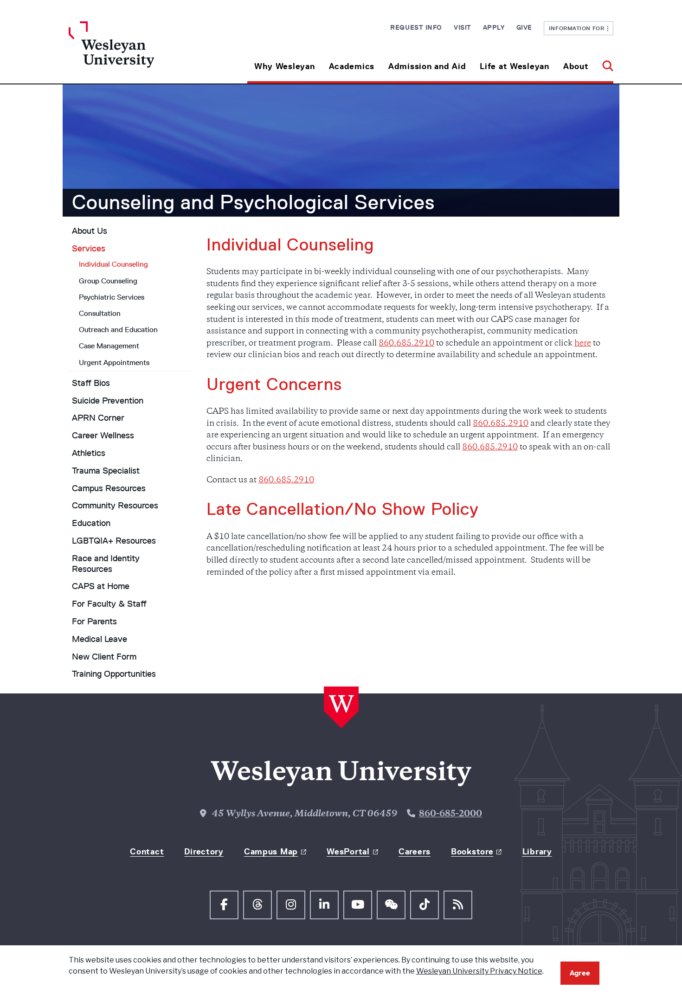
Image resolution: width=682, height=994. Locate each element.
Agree (580, 972)
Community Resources (115, 505)
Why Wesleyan (284, 66)
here (582, 343)
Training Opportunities (114, 674)
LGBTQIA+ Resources (114, 541)
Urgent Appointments (114, 362)
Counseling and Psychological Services (253, 202)
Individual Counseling (113, 264)
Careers (415, 852)
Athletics (88, 453)
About (576, 66)
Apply (494, 27)
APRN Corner (98, 418)
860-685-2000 (450, 814)
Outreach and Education (118, 329)
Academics (351, 66)
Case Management (109, 345)
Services (88, 249)
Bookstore (472, 852)
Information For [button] (578, 28)
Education (91, 523)
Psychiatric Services (111, 297)
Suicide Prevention (107, 401)
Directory (203, 852)
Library (537, 852)
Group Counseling (108, 280)
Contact (147, 852)
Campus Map (271, 852)
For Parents (94, 621)
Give (524, 27)
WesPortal (348, 852)
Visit (462, 27)
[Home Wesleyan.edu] (137, 52)
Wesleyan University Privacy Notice (479, 971)
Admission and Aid (427, 66)
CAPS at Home (100, 586)
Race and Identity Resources (106, 563)
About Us (89, 231)
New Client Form (104, 657)
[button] (604, 62)
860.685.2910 (406, 343)
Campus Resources (109, 488)
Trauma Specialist (106, 471)
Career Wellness (103, 435)
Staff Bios (91, 383)
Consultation (100, 313)
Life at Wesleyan (514, 66)
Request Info (416, 27)
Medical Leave (99, 639)
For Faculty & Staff (109, 604)
